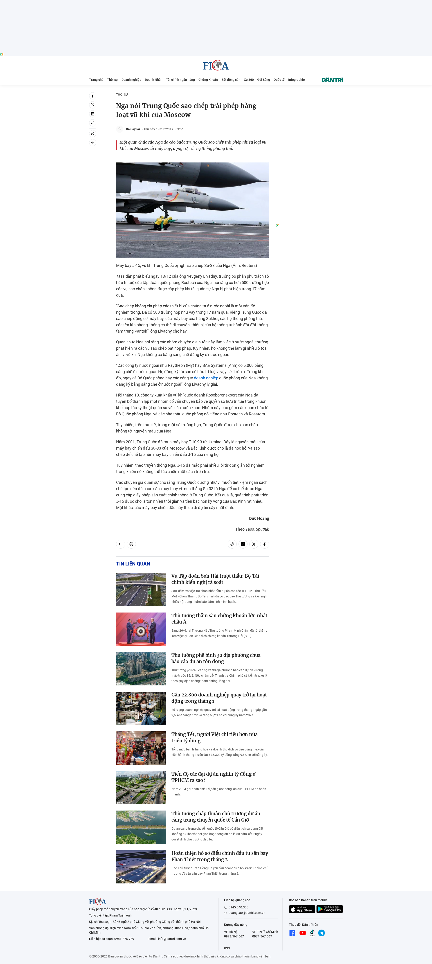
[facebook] (92, 95)
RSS (227, 948)
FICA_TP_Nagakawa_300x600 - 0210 (309, 95)
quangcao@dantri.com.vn (247, 912)
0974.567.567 (262, 936)
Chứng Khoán (208, 79)
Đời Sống (263, 79)
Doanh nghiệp (131, 79)
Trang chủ (96, 79)
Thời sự (112, 79)
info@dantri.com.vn (172, 939)
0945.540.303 (238, 907)
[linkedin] (92, 113)
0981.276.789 (124, 939)
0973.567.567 (234, 936)
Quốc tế (279, 79)
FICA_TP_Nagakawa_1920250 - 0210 (216, 2)
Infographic (296, 79)
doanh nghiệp (206, 378)
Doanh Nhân (153, 79)
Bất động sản (230, 79)
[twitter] (92, 104)
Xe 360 (249, 79)
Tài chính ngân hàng (180, 79)
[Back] (92, 142)
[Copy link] (92, 122)
